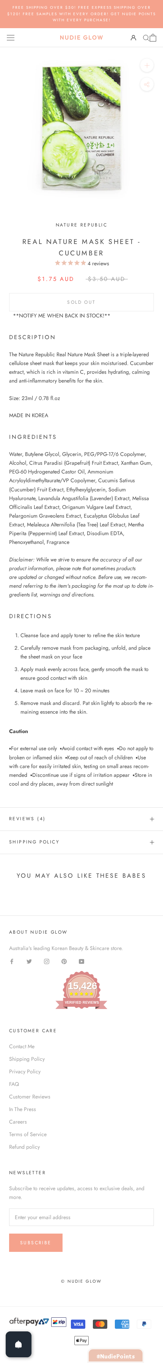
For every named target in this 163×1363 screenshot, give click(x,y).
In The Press (22, 1109)
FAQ (14, 1084)
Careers (18, 1121)
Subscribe (36, 1242)
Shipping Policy (34, 842)
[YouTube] (81, 961)
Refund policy (24, 1147)
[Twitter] (29, 961)
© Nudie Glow (81, 1281)
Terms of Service (28, 1134)
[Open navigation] (10, 38)
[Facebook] (11, 961)
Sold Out (81, 302)
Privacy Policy (25, 1071)
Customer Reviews (29, 1096)
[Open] (18, 1344)
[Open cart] (153, 37)
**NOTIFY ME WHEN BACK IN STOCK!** (61, 315)
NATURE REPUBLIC (81, 225)
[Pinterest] (64, 961)
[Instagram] (46, 961)
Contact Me (21, 1046)
